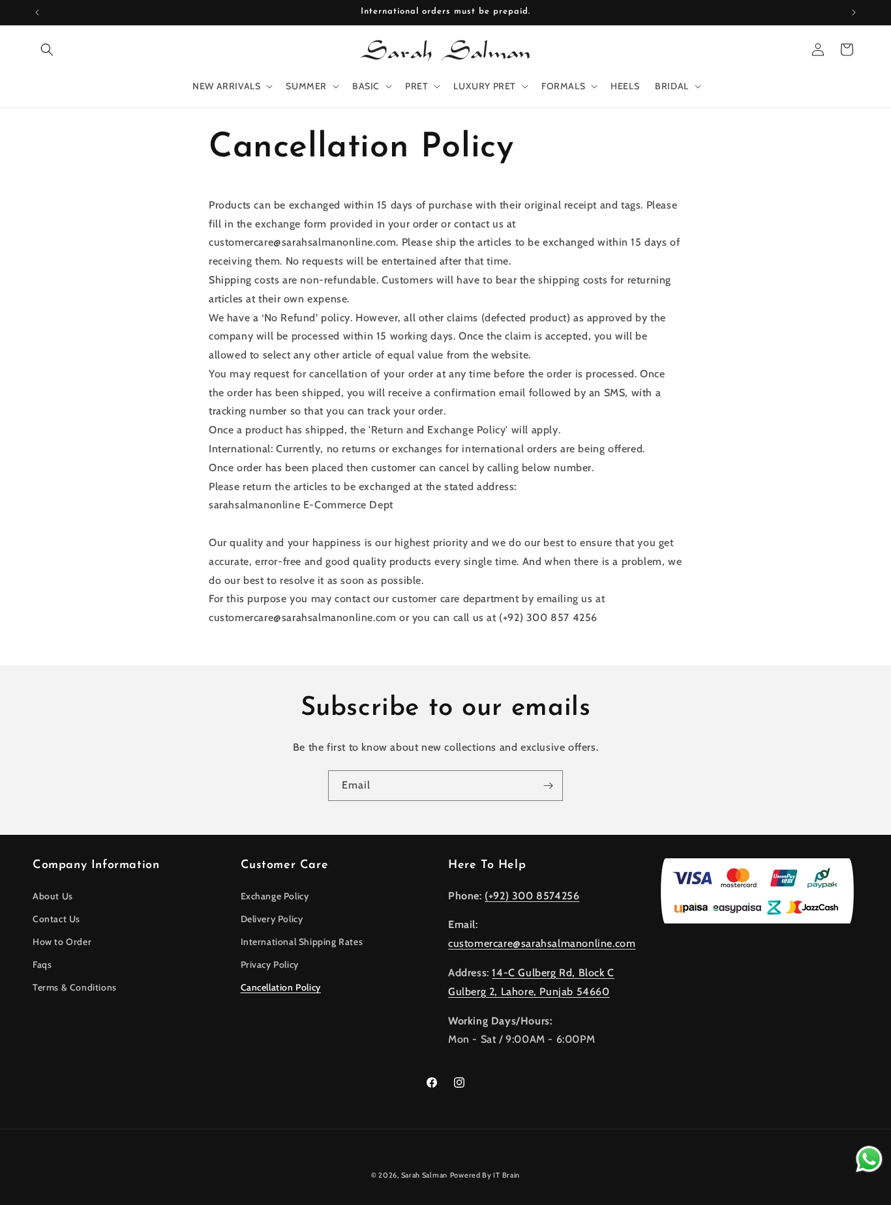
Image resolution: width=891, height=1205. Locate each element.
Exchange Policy (275, 895)
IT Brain (506, 1175)
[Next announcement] (853, 12)
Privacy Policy (270, 964)
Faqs (42, 964)
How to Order (62, 941)
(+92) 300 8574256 (532, 895)
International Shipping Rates (302, 941)
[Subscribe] (548, 785)
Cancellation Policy (281, 987)
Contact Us (56, 918)
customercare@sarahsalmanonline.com (541, 943)
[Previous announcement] (37, 12)
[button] (47, 49)
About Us (53, 895)
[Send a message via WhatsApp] (869, 1159)
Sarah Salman (424, 1175)
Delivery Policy (272, 918)
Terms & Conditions (75, 987)
